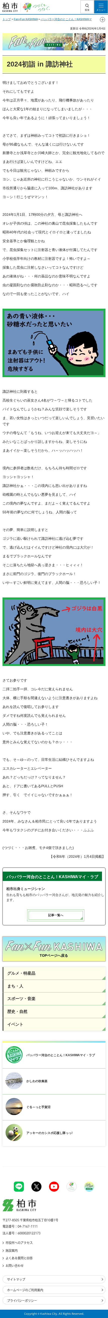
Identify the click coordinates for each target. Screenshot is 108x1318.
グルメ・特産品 (21, 973)
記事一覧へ (55, 915)
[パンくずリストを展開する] (102, 19)
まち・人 (15, 986)
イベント (15, 1024)
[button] (87, 6)
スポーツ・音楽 (21, 998)
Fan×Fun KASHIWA (26, 19)
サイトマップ (16, 1279)
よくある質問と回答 (19, 1258)
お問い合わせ (15, 1265)
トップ (7, 19)
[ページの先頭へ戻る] (92, 1166)
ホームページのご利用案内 (25, 1290)
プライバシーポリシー (22, 1300)
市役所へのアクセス (19, 1242)
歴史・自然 (17, 1011)
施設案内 (12, 1250)
